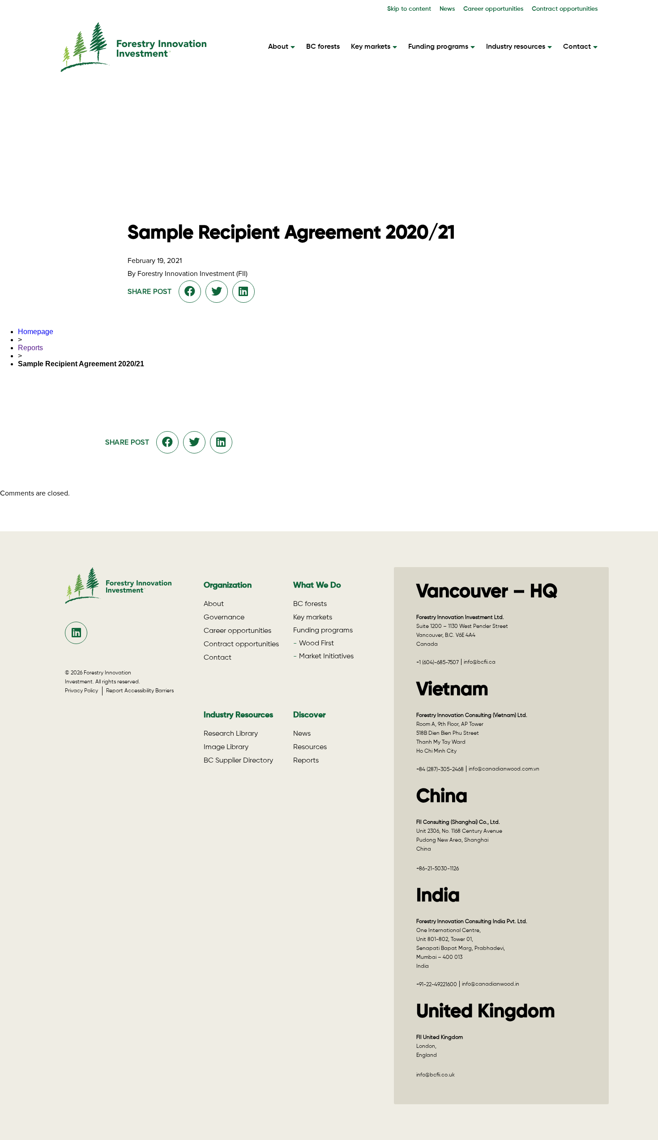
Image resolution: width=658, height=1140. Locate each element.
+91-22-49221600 (436, 984)
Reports (30, 348)
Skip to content (409, 9)
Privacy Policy (83, 691)
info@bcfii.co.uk (435, 1075)
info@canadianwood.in (490, 984)
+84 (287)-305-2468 (440, 769)
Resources (310, 747)
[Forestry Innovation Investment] (133, 68)
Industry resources (515, 47)
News (447, 9)
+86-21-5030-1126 (437, 869)
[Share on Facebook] (189, 291)
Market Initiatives (326, 656)
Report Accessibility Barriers (140, 691)
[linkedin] (76, 633)
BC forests (323, 47)
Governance (224, 617)
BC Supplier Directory (238, 760)
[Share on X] (216, 291)
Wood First (316, 643)
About (278, 47)
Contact (577, 47)
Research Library (231, 733)
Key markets (370, 47)
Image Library (226, 747)
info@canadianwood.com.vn (504, 769)
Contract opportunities (565, 9)
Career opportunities (493, 9)
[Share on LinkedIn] (243, 291)
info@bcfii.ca (480, 662)
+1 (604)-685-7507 (437, 662)
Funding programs (438, 47)
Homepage (35, 331)
